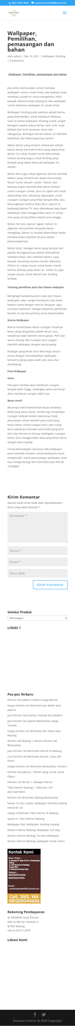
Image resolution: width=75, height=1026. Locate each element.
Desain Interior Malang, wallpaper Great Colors (36, 841)
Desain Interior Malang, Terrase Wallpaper (33, 835)
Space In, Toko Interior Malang (25, 818)
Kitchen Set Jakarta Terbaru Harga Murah (32, 700)
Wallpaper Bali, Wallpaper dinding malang (33, 824)
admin (17, 56)
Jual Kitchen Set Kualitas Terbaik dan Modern (35, 715)
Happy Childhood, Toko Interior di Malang (32, 813)
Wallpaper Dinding (53, 56)
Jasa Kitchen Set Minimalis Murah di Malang (34, 751)
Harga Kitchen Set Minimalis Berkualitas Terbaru (37, 766)
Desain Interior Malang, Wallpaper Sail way (33, 830)
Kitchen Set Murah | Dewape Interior (30, 782)
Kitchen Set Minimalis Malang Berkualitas (32, 797)
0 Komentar (17, 60)
